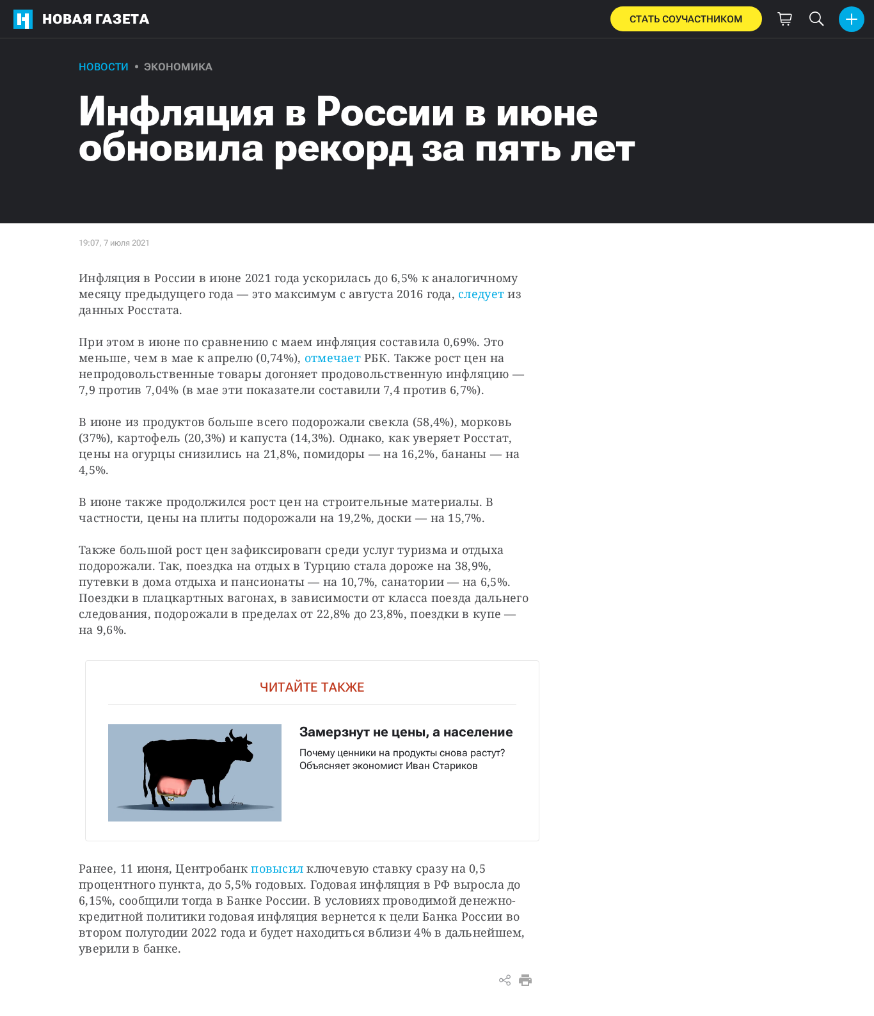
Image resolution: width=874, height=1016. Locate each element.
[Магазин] (784, 19)
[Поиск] (816, 19)
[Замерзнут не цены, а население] (312, 751)
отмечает (333, 357)
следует (481, 293)
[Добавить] (851, 19)
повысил (277, 868)
